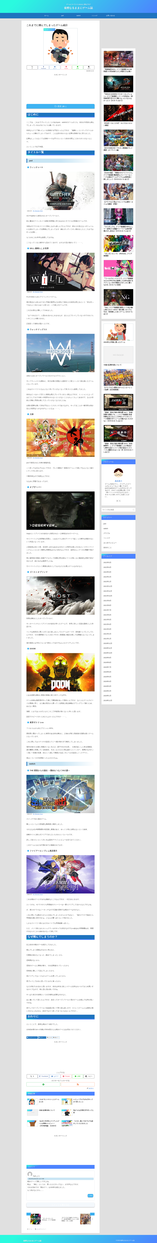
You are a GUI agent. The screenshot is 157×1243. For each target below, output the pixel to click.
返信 (91, 1195)
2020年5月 (107, 677)
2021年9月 (107, 601)
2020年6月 (107, 672)
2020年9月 (107, 658)
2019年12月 (107, 700)
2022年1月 (107, 581)
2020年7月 (107, 667)
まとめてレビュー (32, 1037)
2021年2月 (107, 634)
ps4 (104, 524)
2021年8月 (107, 605)
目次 (60, 106)
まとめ (50, 1037)
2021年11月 (107, 591)
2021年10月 (107, 596)
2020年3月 (107, 686)
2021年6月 (107, 615)
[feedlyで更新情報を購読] (43, 1084)
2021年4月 (107, 624)
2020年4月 (107, 681)
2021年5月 (107, 620)
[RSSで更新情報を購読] (78, 1084)
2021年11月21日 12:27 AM (36, 1178)
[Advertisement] (43, 89)
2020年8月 (107, 662)
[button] (88, 67)
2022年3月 (107, 572)
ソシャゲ (106, 538)
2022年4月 (107, 567)
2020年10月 (107, 653)
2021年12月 (107, 586)
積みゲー (57, 1037)
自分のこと (43, 1037)
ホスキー (118, 481)
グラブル (106, 533)
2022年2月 (107, 577)
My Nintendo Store (38, 211)
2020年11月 (107, 648)
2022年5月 (107, 562)
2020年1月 (107, 696)
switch (105, 528)
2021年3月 (107, 629)
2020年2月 (107, 691)
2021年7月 (107, 610)
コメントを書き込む (60, 1205)
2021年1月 (107, 639)
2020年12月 (107, 643)
